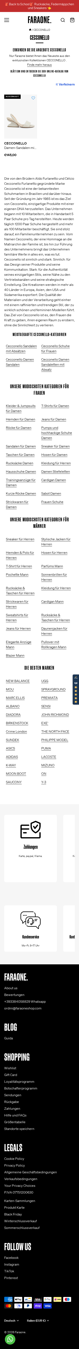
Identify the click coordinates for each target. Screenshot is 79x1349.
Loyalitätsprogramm (19, 1081)
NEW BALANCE (18, 681)
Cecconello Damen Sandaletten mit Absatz (55, 364)
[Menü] (6, 20)
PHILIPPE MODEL (54, 740)
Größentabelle (14, 1122)
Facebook (11, 1257)
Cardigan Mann (52, 601)
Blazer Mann (15, 655)
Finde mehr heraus (39, 65)
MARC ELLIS (15, 698)
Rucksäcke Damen (19, 463)
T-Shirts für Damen (55, 406)
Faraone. (20, 1332)
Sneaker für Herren (20, 539)
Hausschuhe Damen (21, 471)
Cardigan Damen (53, 480)
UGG (44, 681)
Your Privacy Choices (19, 1185)
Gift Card (10, 1075)
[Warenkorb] (72, 20)
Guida (8, 1038)
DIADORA (13, 714)
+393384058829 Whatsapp (25, 1001)
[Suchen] (62, 20)
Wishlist (10, 1068)
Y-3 (43, 782)
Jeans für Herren (18, 628)
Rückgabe (11, 1102)
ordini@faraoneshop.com (23, 1008)
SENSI (46, 706)
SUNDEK (12, 740)
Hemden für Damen (20, 419)
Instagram (11, 1264)
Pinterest (11, 1278)
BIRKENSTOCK (17, 723)
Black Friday (13, 1214)
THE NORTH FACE (55, 731)
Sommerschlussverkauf (22, 1228)
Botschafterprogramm (20, 1088)
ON (43, 773)
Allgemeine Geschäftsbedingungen (30, 1172)
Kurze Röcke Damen (21, 493)
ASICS (10, 748)
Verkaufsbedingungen (20, 1179)
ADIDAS (12, 757)
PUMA (46, 748)
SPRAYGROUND (53, 689)
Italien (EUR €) (36, 1320)
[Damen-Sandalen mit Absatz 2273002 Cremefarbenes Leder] (20, 117)
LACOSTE (48, 757)
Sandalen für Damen (21, 446)
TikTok (9, 1271)
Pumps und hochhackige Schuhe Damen (56, 433)
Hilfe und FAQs (15, 1115)
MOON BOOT (16, 773)
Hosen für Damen (54, 454)
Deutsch (9, 1320)
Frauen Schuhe (52, 502)
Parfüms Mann (52, 566)
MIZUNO (48, 765)
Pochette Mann (17, 574)
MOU (10, 689)
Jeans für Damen (53, 419)
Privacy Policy (14, 1165)
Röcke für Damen (18, 428)
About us (10, 988)
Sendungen (12, 1095)
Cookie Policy (14, 1158)
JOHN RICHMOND (55, 714)
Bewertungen (14, 995)
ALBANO (13, 706)
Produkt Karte (14, 1207)
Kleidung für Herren (56, 463)
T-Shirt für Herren (19, 566)
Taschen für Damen (20, 454)
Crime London (16, 731)
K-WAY (11, 765)
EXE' (44, 723)
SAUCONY (14, 782)
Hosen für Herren (54, 552)
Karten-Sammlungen (19, 1201)
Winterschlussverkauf (20, 1221)
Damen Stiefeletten (55, 471)
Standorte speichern (19, 1129)
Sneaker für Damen (55, 446)
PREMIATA (49, 698)
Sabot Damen (51, 493)
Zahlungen (12, 1108)
